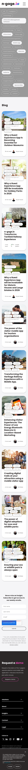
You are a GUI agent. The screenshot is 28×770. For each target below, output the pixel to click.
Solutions (5, 700)
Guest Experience (9, 51)
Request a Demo (10, 679)
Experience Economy (10, 60)
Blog (5, 105)
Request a (12, 663)
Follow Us (5, 736)
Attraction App (8, 30)
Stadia (5, 89)
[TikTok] (22, 740)
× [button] (25, 752)
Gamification (17, 72)
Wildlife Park (7, 64)
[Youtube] (19, 740)
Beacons (21, 51)
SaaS (22, 60)
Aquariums (7, 47)
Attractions (7, 34)
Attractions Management (12, 39)
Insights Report (8, 81)
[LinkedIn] (7, 740)
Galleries (6, 72)
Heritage (6, 43)
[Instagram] (11, 740)
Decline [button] (18, 766)
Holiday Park (7, 77)
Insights (5, 713)
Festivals (17, 68)
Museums (18, 47)
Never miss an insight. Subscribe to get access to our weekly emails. (14, 597)
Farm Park (6, 68)
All (4, 11)
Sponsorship (19, 85)
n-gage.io (12, 11)
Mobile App (16, 43)
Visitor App (18, 34)
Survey (14, 89)
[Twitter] (4, 740)
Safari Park (7, 85)
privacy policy (14, 645)
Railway (20, 81)
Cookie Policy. (7, 762)
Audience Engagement (11, 26)
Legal (4, 727)
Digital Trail (7, 55)
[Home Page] (10, 4)
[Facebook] (15, 740)
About (4, 706)
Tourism (6, 93)
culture (15, 93)
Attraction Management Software (12, 21)
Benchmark (19, 64)
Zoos (18, 30)
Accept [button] (10, 766)
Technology (7, 15)
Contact (5, 720)
